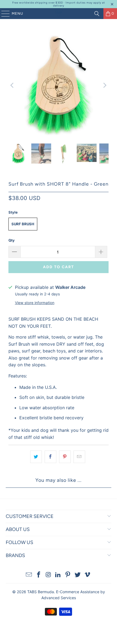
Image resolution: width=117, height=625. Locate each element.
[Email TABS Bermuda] (29, 575)
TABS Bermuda (40, 591)
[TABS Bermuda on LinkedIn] (58, 575)
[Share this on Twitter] (36, 457)
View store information (34, 303)
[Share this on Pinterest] (65, 457)
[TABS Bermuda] (58, 13)
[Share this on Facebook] (50, 457)
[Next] (104, 85)
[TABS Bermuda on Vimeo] (87, 575)
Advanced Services (58, 597)
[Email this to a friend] (79, 457)
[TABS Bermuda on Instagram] (48, 575)
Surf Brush (22, 224)
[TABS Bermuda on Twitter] (78, 575)
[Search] (97, 13)
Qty (11, 240)
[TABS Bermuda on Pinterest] (68, 575)
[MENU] (3, 13)
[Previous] (12, 85)
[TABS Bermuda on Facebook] (39, 575)
